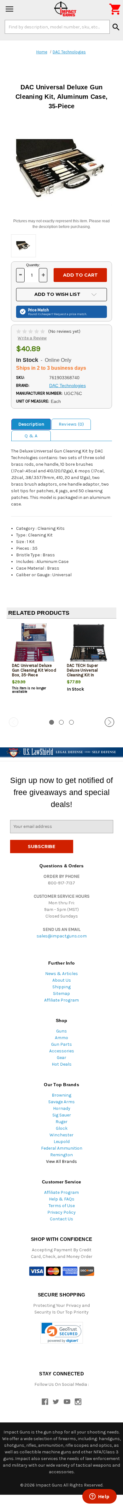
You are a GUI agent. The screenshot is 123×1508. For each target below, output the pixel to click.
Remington (61, 1155)
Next (109, 722)
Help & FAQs (61, 1199)
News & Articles (61, 973)
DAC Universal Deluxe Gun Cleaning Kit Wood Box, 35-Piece (34, 670)
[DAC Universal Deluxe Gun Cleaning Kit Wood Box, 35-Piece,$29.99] (34, 644)
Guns (61, 1031)
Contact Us (61, 1219)
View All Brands (61, 1161)
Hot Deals (62, 1064)
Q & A (31, 436)
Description (31, 424)
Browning (61, 1095)
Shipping (61, 987)
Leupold (62, 1141)
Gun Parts (61, 1044)
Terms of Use (62, 1205)
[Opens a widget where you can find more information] (99, 1497)
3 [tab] (71, 722)
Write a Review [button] (32, 338)
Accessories (61, 1051)
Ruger (61, 1121)
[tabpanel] (34, 668)
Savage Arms (61, 1101)
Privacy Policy (61, 1212)
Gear (61, 1057)
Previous (13, 722)
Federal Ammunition (61, 1148)
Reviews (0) (71, 424)
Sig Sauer (61, 1115)
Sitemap (61, 993)
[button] (62, 1332)
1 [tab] (51, 722)
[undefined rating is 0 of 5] (31, 331)
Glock (61, 1128)
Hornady (61, 1108)
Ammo (61, 1037)
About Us (61, 980)
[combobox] (57, 27)
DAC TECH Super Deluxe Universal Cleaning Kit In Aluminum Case (82, 672)
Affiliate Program (61, 1000)
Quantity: (33, 265)
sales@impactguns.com (62, 936)
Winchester (61, 1135)
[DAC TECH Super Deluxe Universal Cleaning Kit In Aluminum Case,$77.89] (89, 644)
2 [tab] (61, 722)
